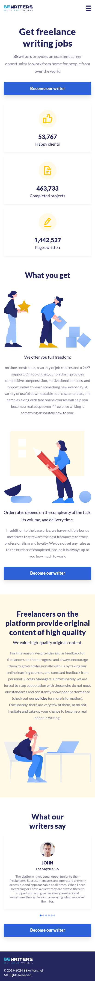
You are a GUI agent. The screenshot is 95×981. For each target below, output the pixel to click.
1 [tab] (41, 915)
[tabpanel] (47, 872)
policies (41, 698)
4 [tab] (49, 915)
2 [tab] (43, 915)
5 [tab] (52, 915)
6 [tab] (54, 915)
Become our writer (47, 88)
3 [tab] (46, 915)
